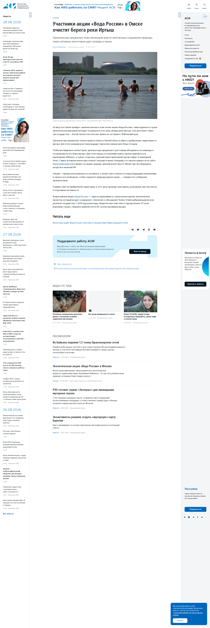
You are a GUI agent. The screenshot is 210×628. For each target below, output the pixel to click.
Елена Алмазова (59, 47)
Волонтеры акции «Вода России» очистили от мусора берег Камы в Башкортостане (90, 223)
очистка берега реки (96, 268)
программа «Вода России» (115, 268)
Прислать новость (192, 48)
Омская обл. (67, 264)
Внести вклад (140, 251)
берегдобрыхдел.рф (63, 164)
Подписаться (195, 66)
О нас (187, 35)
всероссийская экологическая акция (72, 268)
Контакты (189, 38)
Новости (56, 357)
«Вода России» (81, 196)
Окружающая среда (76, 47)
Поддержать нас (191, 58)
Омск (59, 264)
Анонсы (56, 381)
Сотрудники (189, 42)
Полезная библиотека (194, 52)
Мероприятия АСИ (192, 45)
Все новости (8, 514)
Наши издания (190, 55)
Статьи (56, 18)
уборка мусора (133, 268)
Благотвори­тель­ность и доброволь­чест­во (85, 381)
